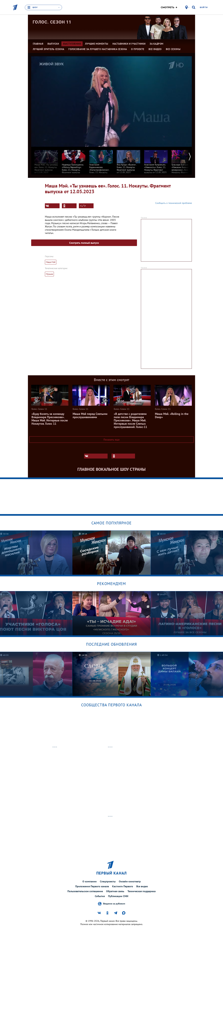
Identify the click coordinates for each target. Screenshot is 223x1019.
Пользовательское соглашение (85, 891)
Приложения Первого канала (92, 886)
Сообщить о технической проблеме (173, 203)
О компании (89, 881)
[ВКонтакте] (52, 205)
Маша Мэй (50, 262)
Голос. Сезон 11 (52, 22)
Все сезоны (173, 49)
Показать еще (111, 439)
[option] (46, 160)
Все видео (142, 886)
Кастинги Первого (122, 886)
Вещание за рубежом (114, 903)
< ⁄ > (83, 206)
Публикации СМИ (118, 896)
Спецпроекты (108, 881)
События (100, 896)
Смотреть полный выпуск (84, 242)
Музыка (49, 274)
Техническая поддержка (141, 891)
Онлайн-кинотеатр (130, 881)
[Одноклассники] (69, 205)
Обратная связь (115, 891)
